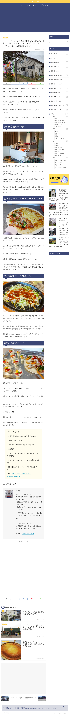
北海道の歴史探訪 (59, 101)
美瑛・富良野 (58, 162)
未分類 (59, 58)
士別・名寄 (58, 166)
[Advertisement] (35, 20)
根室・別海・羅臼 (59, 149)
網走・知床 (58, 151)
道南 (60, 116)
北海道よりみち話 (28, 534)
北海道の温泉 (59, 66)
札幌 (56, 135)
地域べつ (59, 114)
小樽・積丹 (58, 133)
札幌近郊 (5, 37)
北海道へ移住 (59, 62)
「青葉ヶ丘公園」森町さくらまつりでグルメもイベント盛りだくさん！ (63, 222)
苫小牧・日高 (58, 124)
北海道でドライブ (59, 88)
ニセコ (56, 131)
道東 (60, 141)
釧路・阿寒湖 (58, 147)
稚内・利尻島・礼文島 (60, 168)
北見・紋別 (58, 155)
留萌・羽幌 (58, 164)
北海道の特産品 (59, 92)
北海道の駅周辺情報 (59, 75)
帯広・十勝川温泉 (59, 153)
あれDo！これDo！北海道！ (35, 5)
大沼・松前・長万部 (60, 122)
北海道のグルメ (59, 96)
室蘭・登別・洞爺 (59, 120)
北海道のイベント (59, 109)
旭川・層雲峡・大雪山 (60, 160)
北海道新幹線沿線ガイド (59, 79)
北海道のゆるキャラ (59, 84)
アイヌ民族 (59, 54)
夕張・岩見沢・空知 (60, 139)
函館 (56, 118)
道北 (60, 157)
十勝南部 (57, 145)
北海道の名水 (59, 71)
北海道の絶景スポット (59, 105)
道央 (60, 128)
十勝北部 (57, 143)
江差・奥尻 (58, 126)
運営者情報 (6, 712)
